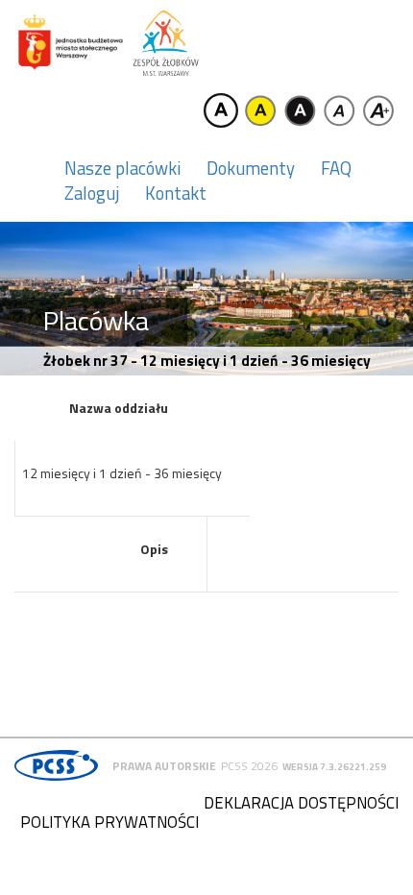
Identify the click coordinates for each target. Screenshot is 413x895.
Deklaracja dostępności (301, 802)
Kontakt (175, 193)
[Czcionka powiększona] (378, 110)
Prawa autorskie (164, 766)
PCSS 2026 (249, 766)
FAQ (336, 168)
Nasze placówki (122, 168)
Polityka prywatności (109, 822)
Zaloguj (91, 193)
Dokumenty (250, 168)
